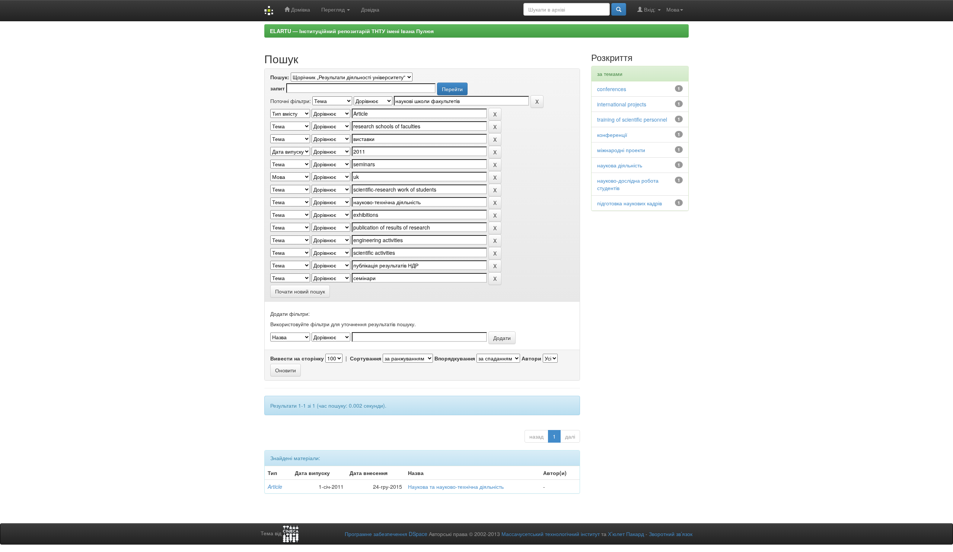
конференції (612, 134)
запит (277, 88)
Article (275, 486)
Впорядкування (454, 358)
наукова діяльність (619, 165)
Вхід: (650, 9)
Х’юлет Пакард (626, 533)
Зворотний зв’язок (670, 533)
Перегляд (333, 9)
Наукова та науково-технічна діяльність (456, 486)
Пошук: (279, 77)
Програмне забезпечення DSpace (386, 533)
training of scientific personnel (632, 119)
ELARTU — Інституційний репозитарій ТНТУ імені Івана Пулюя (352, 31)
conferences (611, 89)
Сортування (365, 358)
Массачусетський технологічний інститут (550, 533)
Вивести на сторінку (297, 358)
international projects (621, 104)
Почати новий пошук (300, 291)
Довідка (370, 9)
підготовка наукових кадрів (629, 203)
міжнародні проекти (621, 150)
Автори (531, 358)
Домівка (300, 9)
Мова (672, 9)
